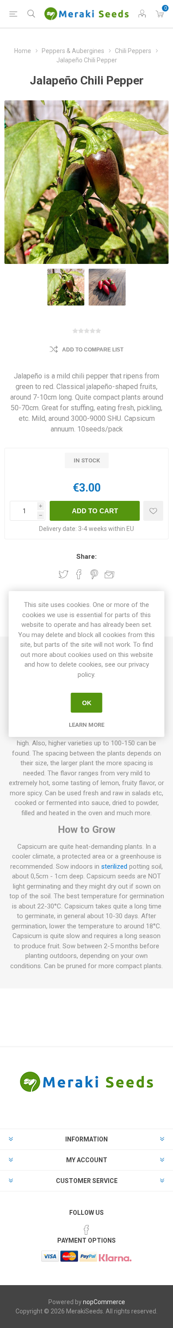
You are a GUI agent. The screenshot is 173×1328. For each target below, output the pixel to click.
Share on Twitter (63, 574)
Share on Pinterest (94, 574)
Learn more (86, 724)
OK (86, 702)
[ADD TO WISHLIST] (153, 511)
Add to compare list (92, 350)
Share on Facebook (79, 574)
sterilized (114, 866)
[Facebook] (86, 1230)
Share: (86, 557)
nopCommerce (104, 1301)
